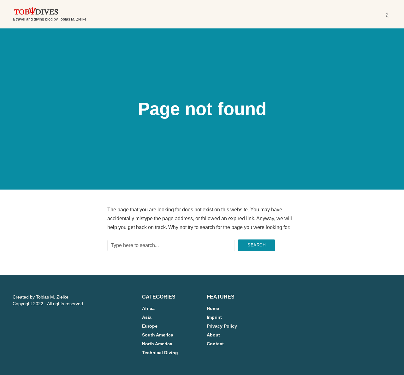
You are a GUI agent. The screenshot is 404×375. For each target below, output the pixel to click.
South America (157, 334)
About (213, 334)
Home (213, 308)
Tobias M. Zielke (52, 296)
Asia (147, 317)
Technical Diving (160, 352)
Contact (215, 343)
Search (256, 245)
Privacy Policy (222, 326)
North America (157, 343)
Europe (149, 326)
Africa (148, 308)
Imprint (214, 317)
